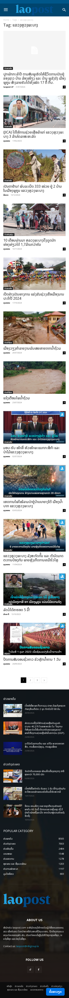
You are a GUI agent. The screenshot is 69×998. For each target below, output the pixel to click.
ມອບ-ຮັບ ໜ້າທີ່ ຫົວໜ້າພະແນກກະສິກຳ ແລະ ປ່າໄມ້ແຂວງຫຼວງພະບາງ (31, 449)
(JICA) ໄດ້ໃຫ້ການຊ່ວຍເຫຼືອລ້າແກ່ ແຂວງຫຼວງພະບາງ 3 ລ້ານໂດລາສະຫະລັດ (33, 134)
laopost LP (8, 87)
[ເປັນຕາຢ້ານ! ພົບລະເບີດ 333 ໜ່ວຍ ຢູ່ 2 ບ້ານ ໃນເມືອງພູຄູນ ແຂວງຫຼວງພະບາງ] (34, 165)
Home (6, 19)
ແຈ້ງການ (7, 653)
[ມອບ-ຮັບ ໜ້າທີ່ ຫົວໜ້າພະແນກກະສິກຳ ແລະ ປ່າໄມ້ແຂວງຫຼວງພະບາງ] (34, 427)
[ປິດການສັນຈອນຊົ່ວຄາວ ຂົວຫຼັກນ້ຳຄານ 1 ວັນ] (34, 639)
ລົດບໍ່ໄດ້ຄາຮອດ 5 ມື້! (16, 609)
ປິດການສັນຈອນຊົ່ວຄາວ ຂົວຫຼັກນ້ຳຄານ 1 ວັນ (32, 659)
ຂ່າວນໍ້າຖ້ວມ (8, 342)
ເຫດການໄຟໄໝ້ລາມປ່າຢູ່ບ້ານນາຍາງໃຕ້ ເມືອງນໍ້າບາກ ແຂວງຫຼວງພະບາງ (33, 503)
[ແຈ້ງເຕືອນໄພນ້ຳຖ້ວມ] (34, 377)
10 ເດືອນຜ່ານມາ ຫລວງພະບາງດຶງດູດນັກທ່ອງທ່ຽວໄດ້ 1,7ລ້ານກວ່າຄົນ (29, 242)
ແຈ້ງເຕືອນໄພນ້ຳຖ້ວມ (16, 398)
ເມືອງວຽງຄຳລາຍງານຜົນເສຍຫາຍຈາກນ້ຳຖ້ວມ (32, 348)
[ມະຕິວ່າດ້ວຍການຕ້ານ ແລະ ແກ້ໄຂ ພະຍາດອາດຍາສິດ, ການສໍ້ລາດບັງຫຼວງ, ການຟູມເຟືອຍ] (12, 748)
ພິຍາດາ (5, 195)
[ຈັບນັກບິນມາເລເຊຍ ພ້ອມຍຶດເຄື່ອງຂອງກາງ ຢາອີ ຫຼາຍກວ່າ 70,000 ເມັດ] (12, 776)
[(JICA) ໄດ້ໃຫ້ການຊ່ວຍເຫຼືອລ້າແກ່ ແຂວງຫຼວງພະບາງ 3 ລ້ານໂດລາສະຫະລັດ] (34, 111)
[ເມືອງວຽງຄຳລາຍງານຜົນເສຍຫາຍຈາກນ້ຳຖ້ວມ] (34, 327)
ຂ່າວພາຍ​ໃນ (8, 68)
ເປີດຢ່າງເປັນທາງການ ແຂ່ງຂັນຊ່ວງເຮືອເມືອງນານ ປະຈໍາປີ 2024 (33, 296)
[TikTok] (30, 969)
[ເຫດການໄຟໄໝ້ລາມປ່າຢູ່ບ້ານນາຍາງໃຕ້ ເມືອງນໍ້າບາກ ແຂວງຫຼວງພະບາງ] (34, 481)
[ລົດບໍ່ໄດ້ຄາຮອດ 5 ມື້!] (34, 589)
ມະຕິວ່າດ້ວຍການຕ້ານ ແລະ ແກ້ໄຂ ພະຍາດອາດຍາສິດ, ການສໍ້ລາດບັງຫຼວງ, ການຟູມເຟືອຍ (44, 745)
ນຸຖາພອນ (6, 141)
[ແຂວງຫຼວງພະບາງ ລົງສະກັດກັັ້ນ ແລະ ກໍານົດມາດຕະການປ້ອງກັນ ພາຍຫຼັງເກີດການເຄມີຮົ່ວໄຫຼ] (34, 535)
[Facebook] (38, 969)
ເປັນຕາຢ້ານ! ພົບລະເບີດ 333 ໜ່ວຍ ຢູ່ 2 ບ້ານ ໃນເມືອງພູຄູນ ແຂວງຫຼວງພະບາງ (32, 188)
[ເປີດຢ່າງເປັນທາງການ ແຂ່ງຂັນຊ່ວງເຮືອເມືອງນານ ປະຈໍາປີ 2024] (34, 273)
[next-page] (44, 680)
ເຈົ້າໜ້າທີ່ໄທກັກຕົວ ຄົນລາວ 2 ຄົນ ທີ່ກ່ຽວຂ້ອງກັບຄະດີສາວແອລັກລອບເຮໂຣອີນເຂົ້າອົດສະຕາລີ (45, 790)
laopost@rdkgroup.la (27, 946)
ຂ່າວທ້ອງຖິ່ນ (8, 604)
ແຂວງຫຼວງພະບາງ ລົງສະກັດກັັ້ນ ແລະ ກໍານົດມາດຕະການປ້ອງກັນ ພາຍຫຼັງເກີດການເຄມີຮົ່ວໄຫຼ (33, 557)
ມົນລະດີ (6, 614)
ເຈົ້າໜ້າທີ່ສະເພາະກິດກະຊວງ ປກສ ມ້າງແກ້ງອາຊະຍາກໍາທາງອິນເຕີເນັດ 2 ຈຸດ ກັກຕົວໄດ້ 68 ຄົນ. (45, 707)
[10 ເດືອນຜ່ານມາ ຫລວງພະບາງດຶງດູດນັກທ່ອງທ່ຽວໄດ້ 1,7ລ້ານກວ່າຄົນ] (34, 220)
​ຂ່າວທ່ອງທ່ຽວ (8, 234)
